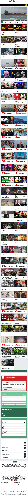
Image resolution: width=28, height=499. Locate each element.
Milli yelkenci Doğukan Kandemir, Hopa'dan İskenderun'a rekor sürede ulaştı (7, 232)
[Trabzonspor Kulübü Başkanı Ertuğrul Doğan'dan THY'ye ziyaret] (20, 225)
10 (17, 22)
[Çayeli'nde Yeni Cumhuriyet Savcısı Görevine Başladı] (7, 85)
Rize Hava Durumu (17, 482)
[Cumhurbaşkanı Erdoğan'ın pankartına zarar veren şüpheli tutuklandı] (7, 51)
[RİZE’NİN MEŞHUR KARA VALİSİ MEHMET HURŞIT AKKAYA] (7, 283)
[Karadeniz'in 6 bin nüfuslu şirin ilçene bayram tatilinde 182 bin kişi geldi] (7, 362)
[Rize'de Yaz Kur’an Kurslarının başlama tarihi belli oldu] (20, 260)
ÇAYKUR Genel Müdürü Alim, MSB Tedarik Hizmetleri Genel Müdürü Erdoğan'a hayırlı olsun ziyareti (6, 138)
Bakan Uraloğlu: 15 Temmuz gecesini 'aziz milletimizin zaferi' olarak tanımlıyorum (20, 209)
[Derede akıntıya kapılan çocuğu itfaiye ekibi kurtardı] (20, 328)
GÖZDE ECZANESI (5, 389)
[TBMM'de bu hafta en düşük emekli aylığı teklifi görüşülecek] (7, 155)
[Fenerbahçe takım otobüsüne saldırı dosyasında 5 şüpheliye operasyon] (20, 51)
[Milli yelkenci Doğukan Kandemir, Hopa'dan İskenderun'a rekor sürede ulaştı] (7, 225)
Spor (19, 491)
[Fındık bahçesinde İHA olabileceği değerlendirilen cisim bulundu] (7, 39)
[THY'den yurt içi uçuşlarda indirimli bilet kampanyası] (20, 191)
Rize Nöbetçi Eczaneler (5, 482)
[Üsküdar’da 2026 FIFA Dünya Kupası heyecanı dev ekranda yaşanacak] (7, 317)
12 (20, 22)
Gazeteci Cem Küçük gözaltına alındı (7, 102)
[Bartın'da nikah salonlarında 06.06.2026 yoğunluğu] (7, 339)
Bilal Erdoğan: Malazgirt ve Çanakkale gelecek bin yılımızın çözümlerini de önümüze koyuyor (20, 46)
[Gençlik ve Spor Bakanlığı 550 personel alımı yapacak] (7, 179)
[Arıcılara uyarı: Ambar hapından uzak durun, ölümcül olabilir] (20, 306)
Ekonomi (8, 491)
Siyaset (18, 491)
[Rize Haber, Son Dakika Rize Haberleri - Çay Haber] (13, 1)
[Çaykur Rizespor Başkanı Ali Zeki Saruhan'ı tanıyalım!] (7, 351)
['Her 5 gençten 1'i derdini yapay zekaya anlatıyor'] (7, 306)
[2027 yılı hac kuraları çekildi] (20, 132)
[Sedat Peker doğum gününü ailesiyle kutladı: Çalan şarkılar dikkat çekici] (7, 249)
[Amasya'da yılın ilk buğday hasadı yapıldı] (7, 202)
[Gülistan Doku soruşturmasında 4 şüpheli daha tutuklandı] (20, 85)
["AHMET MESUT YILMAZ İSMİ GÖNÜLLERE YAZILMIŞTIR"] (20, 214)
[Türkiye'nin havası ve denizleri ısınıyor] (7, 108)
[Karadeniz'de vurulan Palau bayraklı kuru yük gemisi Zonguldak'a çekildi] (7, 63)
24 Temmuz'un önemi (5, 125)
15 (25, 22)
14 (24, 22)
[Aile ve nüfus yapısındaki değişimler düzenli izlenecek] (20, 96)
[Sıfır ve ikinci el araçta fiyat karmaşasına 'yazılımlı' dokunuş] (7, 328)
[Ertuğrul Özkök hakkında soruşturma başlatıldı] (7, 74)
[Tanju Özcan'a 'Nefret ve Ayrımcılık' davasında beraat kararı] (7, 191)
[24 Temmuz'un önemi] (7, 120)
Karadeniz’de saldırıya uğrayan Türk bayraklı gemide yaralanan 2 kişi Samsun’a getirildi (20, 126)
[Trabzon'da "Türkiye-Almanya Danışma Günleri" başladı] (20, 317)
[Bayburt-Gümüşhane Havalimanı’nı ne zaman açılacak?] (20, 351)
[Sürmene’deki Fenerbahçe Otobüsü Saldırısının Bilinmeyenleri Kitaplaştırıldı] (20, 63)
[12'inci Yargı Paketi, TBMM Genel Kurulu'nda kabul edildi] (20, 167)
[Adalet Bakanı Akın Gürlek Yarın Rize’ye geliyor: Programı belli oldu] (20, 283)
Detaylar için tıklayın (14, 437)
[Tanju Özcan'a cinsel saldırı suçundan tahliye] (20, 237)
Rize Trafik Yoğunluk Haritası (18, 484)
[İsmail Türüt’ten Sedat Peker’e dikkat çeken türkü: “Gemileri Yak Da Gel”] (7, 272)
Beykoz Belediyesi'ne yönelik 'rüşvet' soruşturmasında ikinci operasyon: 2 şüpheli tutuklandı (20, 162)
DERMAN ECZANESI (6, 382)
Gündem (11, 491)
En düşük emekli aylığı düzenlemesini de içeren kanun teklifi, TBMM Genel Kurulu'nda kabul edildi (20, 114)
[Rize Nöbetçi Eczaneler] (25, 377)
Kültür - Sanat (14, 491)
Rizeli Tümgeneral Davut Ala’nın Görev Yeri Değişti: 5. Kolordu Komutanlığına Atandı (7, 34)
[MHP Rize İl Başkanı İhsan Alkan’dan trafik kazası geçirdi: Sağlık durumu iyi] (20, 294)
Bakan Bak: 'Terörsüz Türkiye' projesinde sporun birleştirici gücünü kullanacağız (7, 174)
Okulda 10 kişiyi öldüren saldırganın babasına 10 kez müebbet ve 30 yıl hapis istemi (7, 150)
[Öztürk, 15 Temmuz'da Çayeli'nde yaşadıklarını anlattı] (20, 179)
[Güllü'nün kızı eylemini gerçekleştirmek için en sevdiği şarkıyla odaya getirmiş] (20, 74)
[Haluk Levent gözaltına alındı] (7, 214)
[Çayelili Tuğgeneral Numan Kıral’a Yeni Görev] (20, 27)
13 (22, 22)
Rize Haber (5, 491)
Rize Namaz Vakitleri (4, 484)
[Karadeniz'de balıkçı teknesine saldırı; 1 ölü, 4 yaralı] (20, 339)
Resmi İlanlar (22, 491)
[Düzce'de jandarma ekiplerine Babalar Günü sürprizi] (20, 272)
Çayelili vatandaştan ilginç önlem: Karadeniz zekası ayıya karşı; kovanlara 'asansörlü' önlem (7, 244)
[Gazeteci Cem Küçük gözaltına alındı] (7, 96)
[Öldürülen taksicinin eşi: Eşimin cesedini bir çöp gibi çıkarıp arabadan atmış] (7, 260)
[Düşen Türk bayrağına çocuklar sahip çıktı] (20, 249)
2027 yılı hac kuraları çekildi (18, 137)
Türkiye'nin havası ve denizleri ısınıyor (7, 113)
